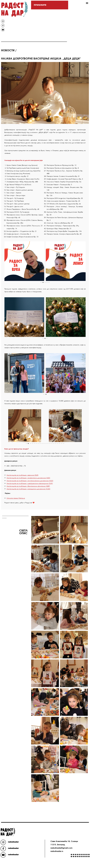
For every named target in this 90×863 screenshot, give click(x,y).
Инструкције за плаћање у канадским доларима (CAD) (28, 489)
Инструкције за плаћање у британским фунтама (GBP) (28, 486)
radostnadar (13, 842)
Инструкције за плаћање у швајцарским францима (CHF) (30, 483)
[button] (87, 3)
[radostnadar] (3, 842)
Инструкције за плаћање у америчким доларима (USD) (28, 478)
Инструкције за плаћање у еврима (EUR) (22, 475)
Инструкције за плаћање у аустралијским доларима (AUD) (30, 481)
